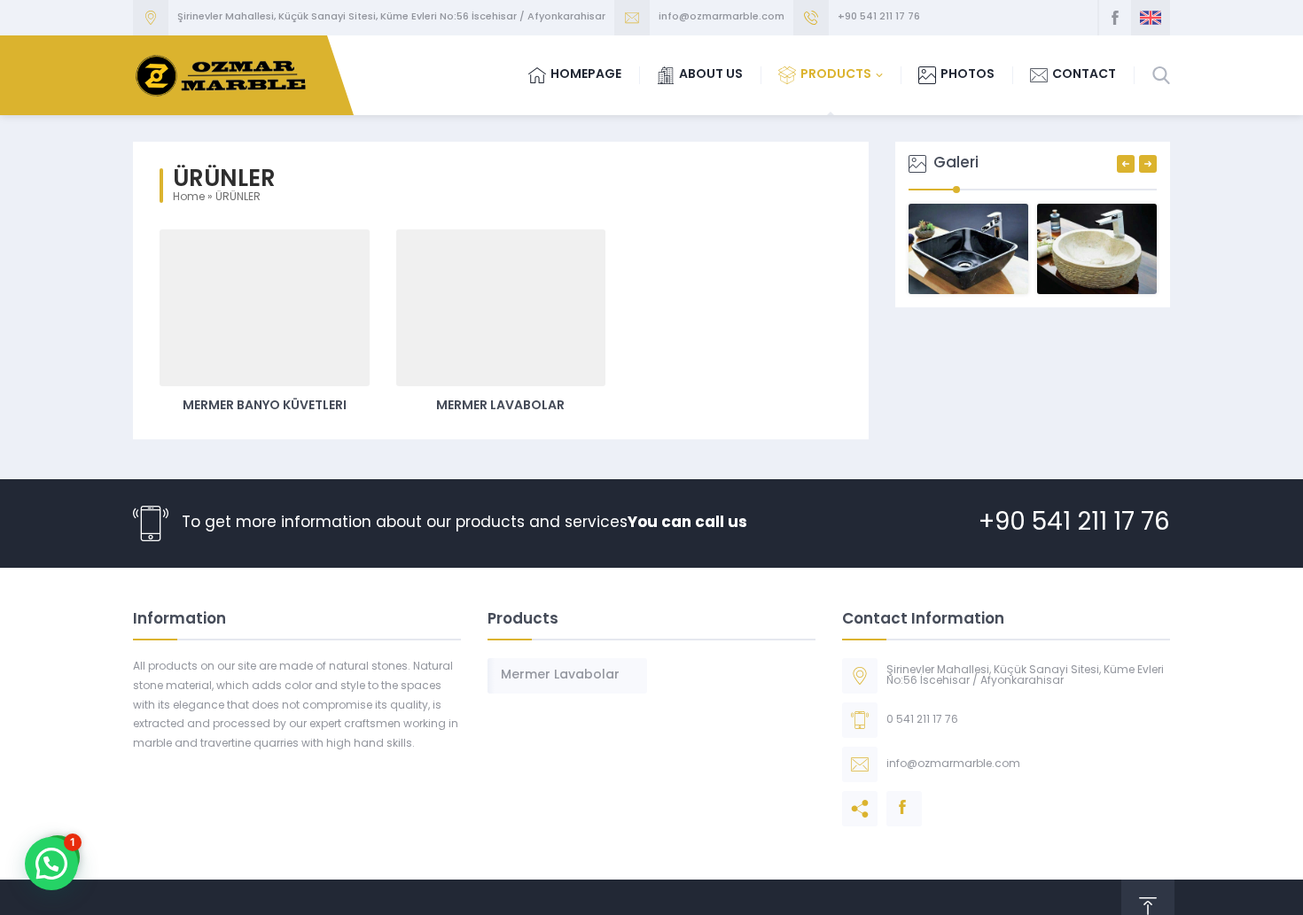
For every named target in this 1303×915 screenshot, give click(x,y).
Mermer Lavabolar (500, 406)
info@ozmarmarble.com (721, 17)
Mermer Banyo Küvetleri (265, 406)
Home (189, 197)
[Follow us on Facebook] (1115, 18)
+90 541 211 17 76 (879, 17)
